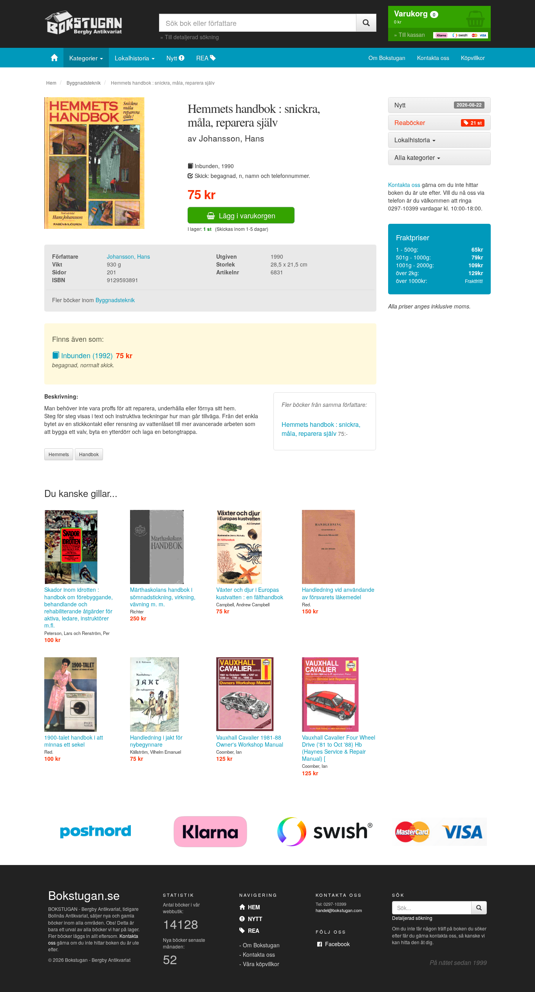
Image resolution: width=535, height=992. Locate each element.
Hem (51, 82)
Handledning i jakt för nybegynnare (156, 740)
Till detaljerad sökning (192, 37)
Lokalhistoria (133, 57)
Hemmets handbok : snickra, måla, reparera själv (321, 429)
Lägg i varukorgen (245, 215)
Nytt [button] (438, 105)
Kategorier (84, 57)
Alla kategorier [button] (415, 157)
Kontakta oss (433, 58)
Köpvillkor (473, 58)
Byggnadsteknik (84, 82)
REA (203, 57)
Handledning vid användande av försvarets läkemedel (338, 593)
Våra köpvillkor (261, 964)
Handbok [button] (89, 454)
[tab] (440, 105)
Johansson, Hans (128, 256)
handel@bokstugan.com (339, 910)
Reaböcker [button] (438, 122)
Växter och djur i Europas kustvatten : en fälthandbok (249, 593)
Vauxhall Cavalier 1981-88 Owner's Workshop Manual (249, 740)
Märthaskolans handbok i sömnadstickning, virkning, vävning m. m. (162, 597)
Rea (252, 930)
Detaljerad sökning (412, 917)
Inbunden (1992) (86, 355)
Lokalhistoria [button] (413, 139)
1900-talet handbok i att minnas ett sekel (73, 740)
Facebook (336, 944)
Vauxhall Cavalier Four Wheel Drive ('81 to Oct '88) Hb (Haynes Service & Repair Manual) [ (338, 747)
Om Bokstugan (387, 58)
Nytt (172, 57)
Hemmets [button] (59, 454)
